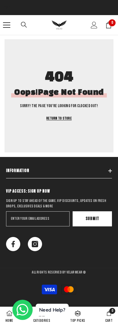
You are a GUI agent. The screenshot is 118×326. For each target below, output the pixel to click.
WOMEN (9, 7)
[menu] (6, 25)
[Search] (24, 24)
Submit (92, 219)
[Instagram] (35, 244)
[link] (109, 316)
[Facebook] (13, 244)
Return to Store (59, 118)
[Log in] (94, 25)
